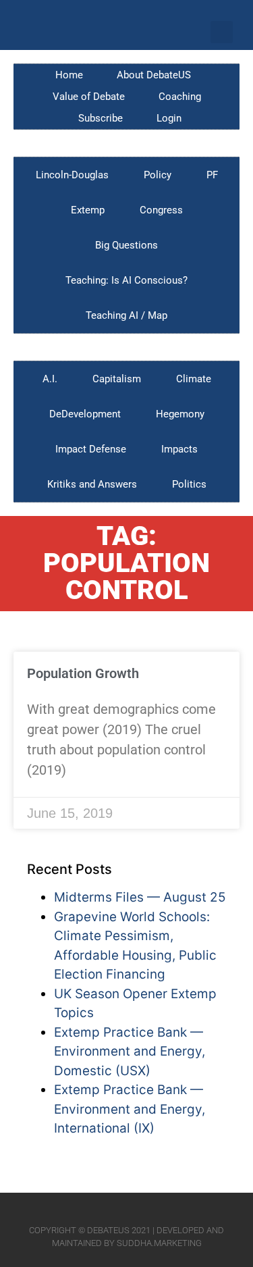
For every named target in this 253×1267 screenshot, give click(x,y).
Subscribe (100, 118)
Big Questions (126, 245)
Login (169, 118)
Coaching (180, 96)
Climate (193, 379)
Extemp (88, 210)
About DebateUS (154, 75)
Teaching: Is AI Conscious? (126, 280)
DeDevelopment (85, 414)
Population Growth (83, 673)
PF (212, 175)
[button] (221, 32)
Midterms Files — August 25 (140, 897)
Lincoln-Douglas (72, 175)
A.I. (50, 379)
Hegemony (180, 414)
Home (69, 75)
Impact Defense (90, 449)
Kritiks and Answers (92, 484)
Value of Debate (89, 96)
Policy (157, 175)
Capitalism (116, 379)
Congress (161, 210)
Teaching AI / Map (126, 315)
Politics (189, 484)
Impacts (179, 449)
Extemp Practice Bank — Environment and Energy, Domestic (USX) (129, 1052)
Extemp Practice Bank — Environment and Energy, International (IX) (129, 1109)
